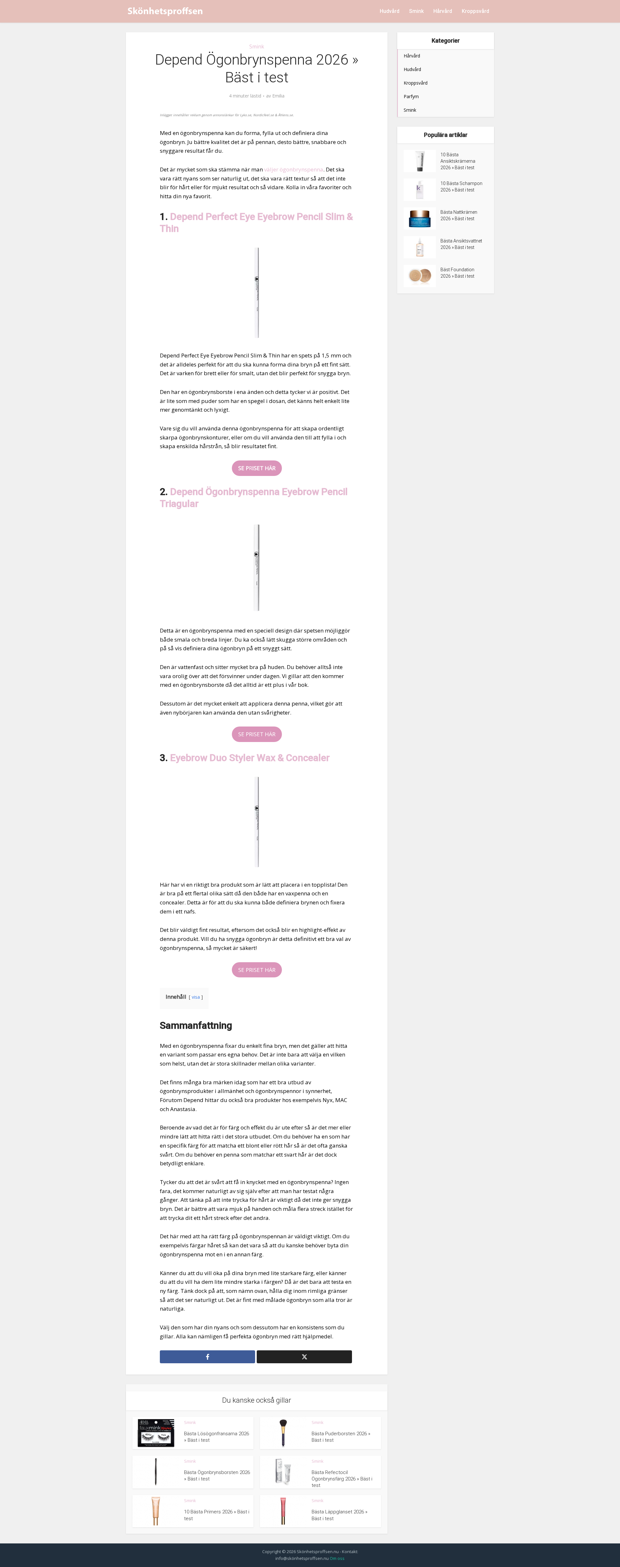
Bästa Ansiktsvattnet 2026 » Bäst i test (461, 244)
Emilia (278, 96)
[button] (257, 468)
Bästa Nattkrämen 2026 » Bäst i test (458, 215)
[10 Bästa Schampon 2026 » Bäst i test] (422, 190)
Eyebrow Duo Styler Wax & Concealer (250, 757)
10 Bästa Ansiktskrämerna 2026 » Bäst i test (457, 161)
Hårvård (442, 11)
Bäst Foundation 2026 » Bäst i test (457, 273)
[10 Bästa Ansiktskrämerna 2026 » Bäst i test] (422, 161)
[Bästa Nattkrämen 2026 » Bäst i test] (422, 218)
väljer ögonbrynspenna (293, 169)
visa (196, 997)
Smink (416, 11)
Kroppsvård (475, 11)
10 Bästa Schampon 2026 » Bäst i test (461, 186)
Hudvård (389, 11)
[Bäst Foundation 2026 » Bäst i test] (422, 276)
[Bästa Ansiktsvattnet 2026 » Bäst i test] (422, 247)
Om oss (337, 1558)
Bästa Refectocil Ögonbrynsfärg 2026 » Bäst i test (342, 1479)
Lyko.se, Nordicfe (253, 115)
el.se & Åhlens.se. (280, 115)
